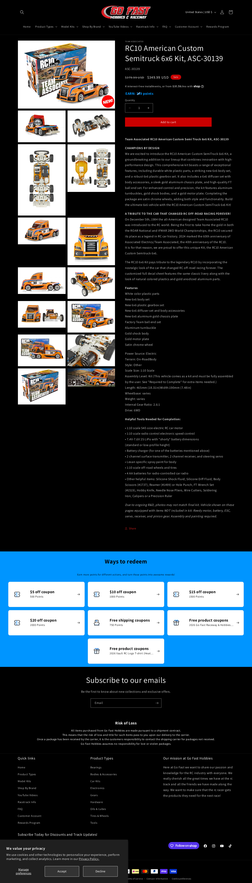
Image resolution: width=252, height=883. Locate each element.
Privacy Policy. (89, 859)
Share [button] (132, 528)
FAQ (20, 809)
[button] (22, 12)
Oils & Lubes (98, 809)
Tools (93, 822)
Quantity (130, 100)
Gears (94, 795)
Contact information (157, 878)
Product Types (27, 774)
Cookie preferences (181, 878)
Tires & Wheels (99, 816)
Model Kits (24, 781)
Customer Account (30, 816)
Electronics (97, 788)
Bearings (95, 767)
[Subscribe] (157, 703)
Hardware (96, 802)
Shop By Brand (27, 788)
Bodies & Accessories (103, 774)
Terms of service (134, 878)
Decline (100, 871)
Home (21, 767)
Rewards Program (29, 822)
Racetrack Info (27, 802)
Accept (61, 871)
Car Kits (95, 781)
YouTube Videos (28, 795)
